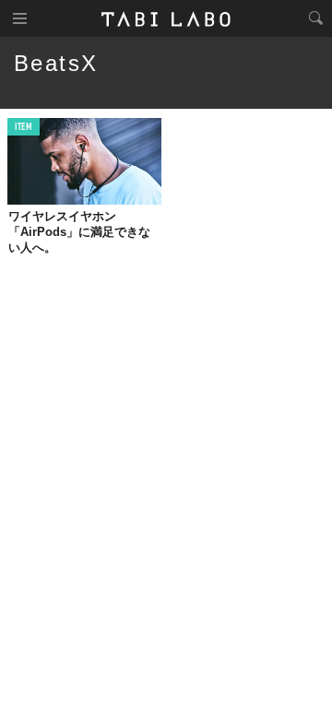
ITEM (23, 128)
